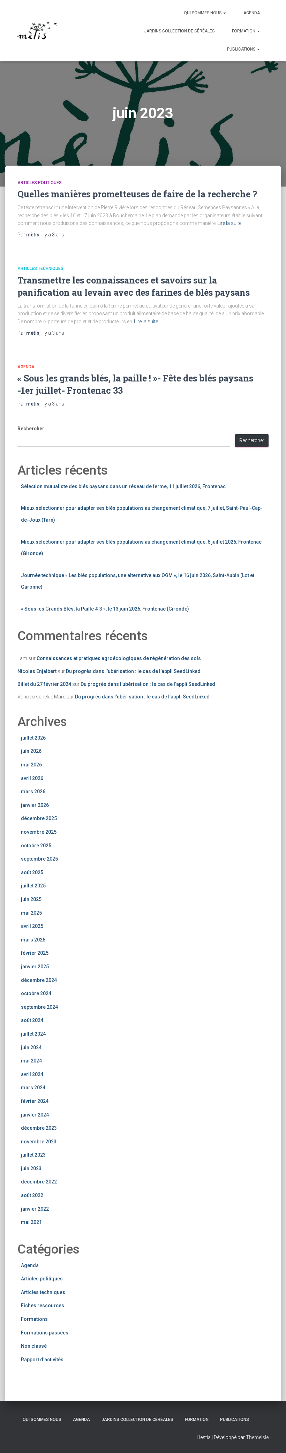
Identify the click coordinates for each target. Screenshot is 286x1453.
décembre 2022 (39, 1182)
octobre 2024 (36, 993)
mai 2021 (31, 1222)
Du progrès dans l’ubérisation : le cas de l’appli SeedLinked (134, 671)
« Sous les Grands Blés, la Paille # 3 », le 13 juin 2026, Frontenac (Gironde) (105, 609)
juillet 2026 (33, 738)
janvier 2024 (35, 1115)
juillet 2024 (33, 1034)
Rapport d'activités (42, 1359)
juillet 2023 (33, 1155)
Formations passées (44, 1332)
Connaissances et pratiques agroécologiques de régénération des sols (119, 658)
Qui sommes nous (203, 12)
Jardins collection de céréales (179, 31)
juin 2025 (31, 899)
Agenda (251, 12)
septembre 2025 (39, 859)
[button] (224, 12)
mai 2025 (31, 913)
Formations (34, 1319)
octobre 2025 (36, 845)
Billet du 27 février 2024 (44, 684)
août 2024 (32, 1020)
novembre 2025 (39, 832)
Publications (241, 49)
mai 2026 (31, 764)
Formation (244, 31)
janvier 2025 (35, 966)
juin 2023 (31, 1168)
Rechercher (30, 428)
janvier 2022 (35, 1209)
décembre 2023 (39, 1128)
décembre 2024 (39, 980)
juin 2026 (31, 751)
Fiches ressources (42, 1305)
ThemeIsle (257, 1437)
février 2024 (34, 1101)
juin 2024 (31, 1047)
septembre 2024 (39, 1007)
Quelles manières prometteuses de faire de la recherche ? (137, 194)
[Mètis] (37, 30)
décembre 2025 (39, 818)
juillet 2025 (33, 885)
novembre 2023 (39, 1141)
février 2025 (34, 953)
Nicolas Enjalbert (37, 671)
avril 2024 (32, 1074)
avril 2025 (32, 926)
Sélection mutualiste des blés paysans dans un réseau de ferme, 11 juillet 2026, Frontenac (123, 486)
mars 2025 (33, 940)
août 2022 (32, 1195)
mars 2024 (33, 1087)
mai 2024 (31, 1061)
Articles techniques (40, 268)
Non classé (34, 1346)
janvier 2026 (35, 805)
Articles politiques (39, 182)
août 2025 (32, 872)
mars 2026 (33, 791)
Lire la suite (229, 223)
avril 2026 (32, 778)
